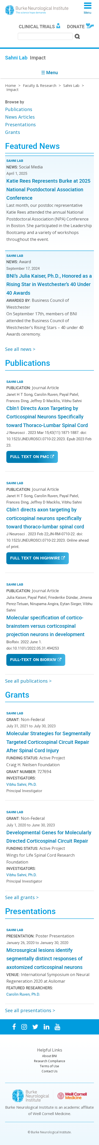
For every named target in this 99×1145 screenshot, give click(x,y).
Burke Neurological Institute (37, 10)
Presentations (20, 124)
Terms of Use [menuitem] (49, 1066)
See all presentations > (30, 1010)
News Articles (20, 117)
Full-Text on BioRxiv (33, 660)
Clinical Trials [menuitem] (37, 26)
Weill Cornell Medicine (51, 1113)
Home (10, 85)
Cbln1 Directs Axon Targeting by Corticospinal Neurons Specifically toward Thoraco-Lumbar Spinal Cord (47, 417)
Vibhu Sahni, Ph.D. (21, 784)
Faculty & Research (39, 85)
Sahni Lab (71, 85)
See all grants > (22, 897)
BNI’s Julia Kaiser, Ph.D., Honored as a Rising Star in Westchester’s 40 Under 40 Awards (49, 284)
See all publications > (28, 681)
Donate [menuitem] (76, 26)
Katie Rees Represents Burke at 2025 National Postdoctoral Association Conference (48, 189)
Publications (18, 109)
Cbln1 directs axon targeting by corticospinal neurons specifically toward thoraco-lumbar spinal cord (45, 518)
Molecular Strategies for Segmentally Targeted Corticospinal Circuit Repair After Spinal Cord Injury (48, 742)
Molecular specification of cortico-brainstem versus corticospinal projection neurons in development (45, 626)
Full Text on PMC (29, 457)
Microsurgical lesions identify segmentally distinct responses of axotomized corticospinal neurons (44, 958)
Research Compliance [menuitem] (49, 1061)
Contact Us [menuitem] (49, 1071)
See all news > (20, 349)
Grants (12, 132)
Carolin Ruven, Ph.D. (23, 994)
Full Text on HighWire (35, 558)
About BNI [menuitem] (49, 1056)
